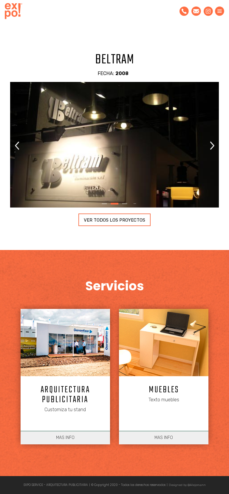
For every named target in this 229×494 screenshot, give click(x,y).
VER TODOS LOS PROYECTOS (114, 220)
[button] (212, 145)
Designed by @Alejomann (187, 485)
